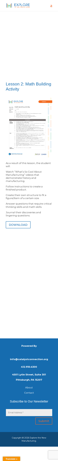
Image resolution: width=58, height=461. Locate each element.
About (29, 387)
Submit (43, 421)
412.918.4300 (29, 366)
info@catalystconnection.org (29, 359)
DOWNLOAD (18, 224)
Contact (29, 392)
